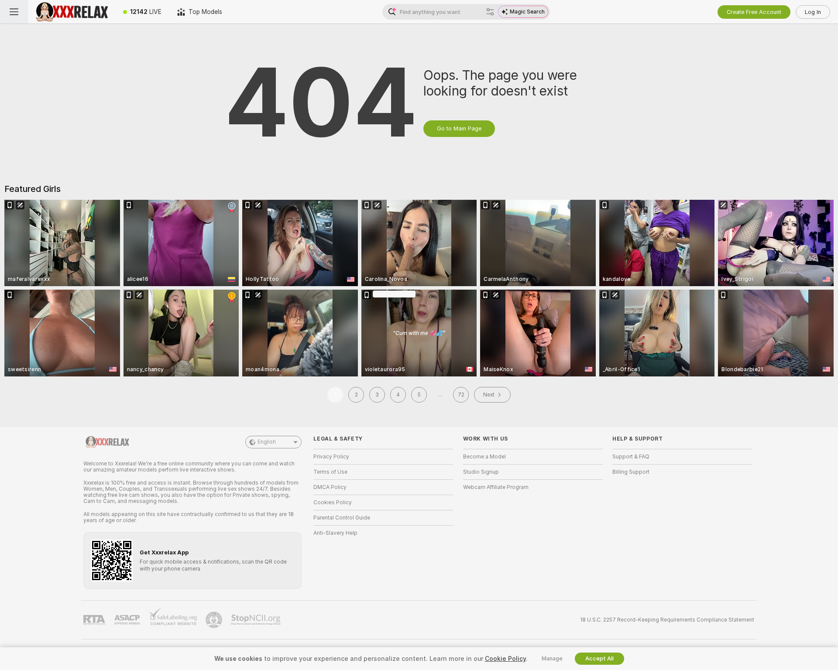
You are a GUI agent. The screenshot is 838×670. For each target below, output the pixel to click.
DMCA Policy (330, 487)
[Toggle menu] (14, 12)
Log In (813, 12)
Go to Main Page (459, 128)
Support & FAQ (630, 457)
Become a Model (484, 457)
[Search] (490, 12)
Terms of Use (330, 472)
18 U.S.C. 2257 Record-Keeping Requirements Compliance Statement (667, 620)
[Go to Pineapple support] (215, 620)
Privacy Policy (331, 457)
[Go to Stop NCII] (256, 620)
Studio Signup (481, 472)
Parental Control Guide (341, 518)
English (267, 442)
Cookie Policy (505, 658)
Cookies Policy (332, 502)
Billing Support (630, 472)
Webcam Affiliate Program (496, 487)
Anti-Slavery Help (335, 533)
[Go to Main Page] (71, 12)
